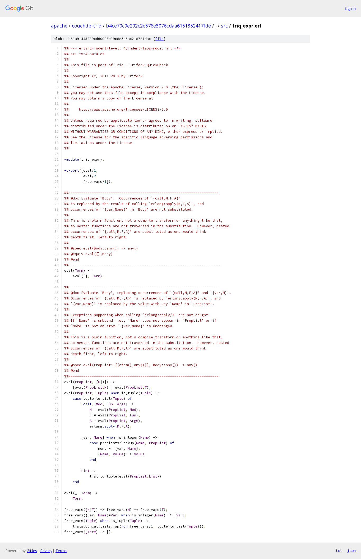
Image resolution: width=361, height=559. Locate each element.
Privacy (46, 550)
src (224, 25)
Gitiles (32, 550)
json (351, 550)
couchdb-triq (86, 25)
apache (59, 25)
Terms (61, 550)
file (159, 39)
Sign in (350, 8)
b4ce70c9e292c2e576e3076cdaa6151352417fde (158, 25)
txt (339, 550)
